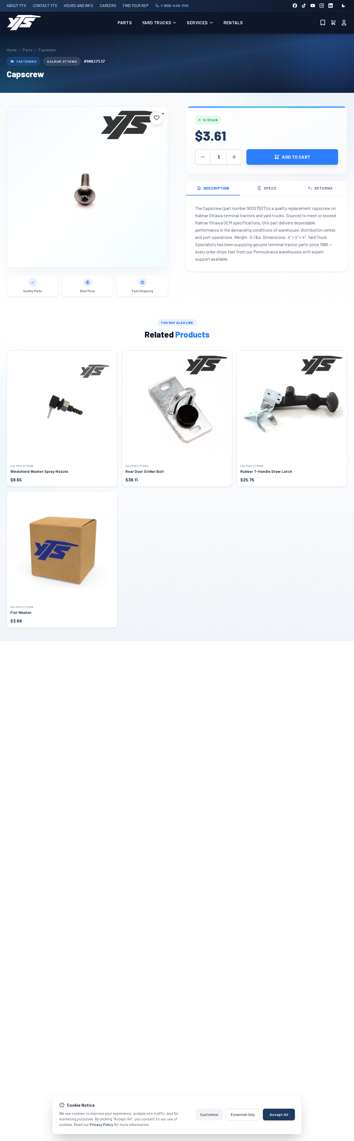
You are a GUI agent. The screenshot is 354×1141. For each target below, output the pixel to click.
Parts (125, 22)
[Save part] (157, 118)
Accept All (279, 1114)
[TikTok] (304, 5)
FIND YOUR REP (136, 5)
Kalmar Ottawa (62, 61)
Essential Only (243, 1114)
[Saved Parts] (322, 22)
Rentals (233, 22)
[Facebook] (295, 5)
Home (11, 49)
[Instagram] (321, 5)
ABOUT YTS (16, 5)
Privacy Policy (101, 1124)
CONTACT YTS (45, 5)
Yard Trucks (156, 22)
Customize (209, 1114)
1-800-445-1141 (174, 5)
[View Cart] (333, 22)
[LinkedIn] (330, 5)
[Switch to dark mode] (343, 5)
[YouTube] (313, 5)
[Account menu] (344, 22)
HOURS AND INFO (78, 5)
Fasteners (47, 49)
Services (197, 22)
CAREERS (108, 5)
